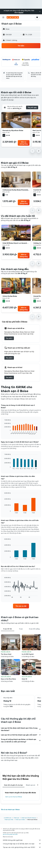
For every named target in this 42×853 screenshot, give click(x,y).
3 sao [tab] (21, 629)
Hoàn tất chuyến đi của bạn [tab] (13, 785)
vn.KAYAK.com (7, 817)
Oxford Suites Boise (10, 296)
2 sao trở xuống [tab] (34, 629)
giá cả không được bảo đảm (10, 834)
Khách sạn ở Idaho (20, 819)
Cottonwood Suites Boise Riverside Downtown (16, 190)
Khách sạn (16, 817)
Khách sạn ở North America (28, 817)
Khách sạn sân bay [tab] (32, 785)
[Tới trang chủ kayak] (13, 17)
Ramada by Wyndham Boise (13, 130)
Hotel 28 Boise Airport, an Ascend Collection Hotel (16, 243)
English (21, 12)
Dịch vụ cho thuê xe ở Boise (13, 797)
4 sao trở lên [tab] (7, 629)
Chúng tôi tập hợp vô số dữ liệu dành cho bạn (18, 844)
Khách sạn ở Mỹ (9, 819)
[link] (9, 338)
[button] (40, 11)
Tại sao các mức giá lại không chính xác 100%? (19, 847)
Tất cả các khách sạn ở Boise (10, 809)
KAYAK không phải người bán (13, 840)
